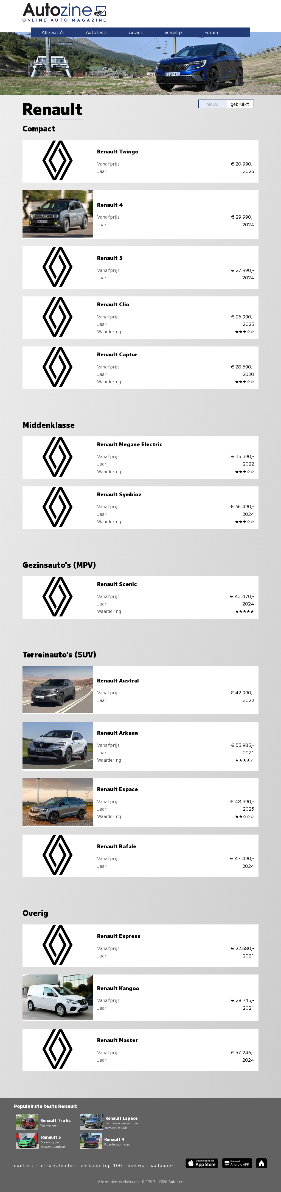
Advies (136, 32)
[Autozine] (140, 11)
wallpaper (162, 1165)
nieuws (136, 1165)
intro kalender (57, 1165)
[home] (259, 1166)
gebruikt (240, 104)
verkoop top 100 (101, 1165)
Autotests (97, 32)
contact (24, 1165)
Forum (211, 32)
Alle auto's (53, 32)
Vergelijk (173, 32)
